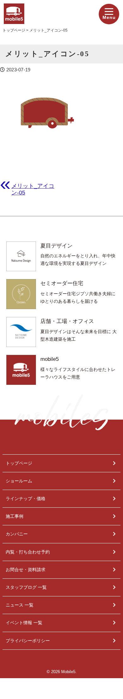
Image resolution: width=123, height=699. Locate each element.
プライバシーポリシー (28, 640)
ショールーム (19, 480)
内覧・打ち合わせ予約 (28, 551)
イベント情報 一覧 (24, 622)
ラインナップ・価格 (25, 498)
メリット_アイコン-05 (32, 189)
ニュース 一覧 (19, 604)
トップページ (19, 463)
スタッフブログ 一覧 (26, 587)
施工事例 (14, 516)
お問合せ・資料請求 (25, 569)
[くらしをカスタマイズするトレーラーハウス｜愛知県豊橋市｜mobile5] (14, 8)
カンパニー (17, 533)
